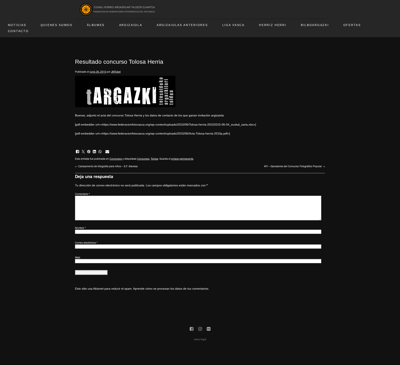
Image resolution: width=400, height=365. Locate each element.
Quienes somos (56, 25)
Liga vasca (233, 25)
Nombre (80, 227)
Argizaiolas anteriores (182, 25)
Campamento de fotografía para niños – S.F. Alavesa (106, 166)
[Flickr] (208, 329)
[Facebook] (191, 329)
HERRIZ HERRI (272, 25)
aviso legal (200, 339)
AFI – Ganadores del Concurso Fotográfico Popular (294, 166)
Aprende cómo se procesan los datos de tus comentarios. (171, 288)
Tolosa (154, 158)
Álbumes (96, 25)
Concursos (116, 158)
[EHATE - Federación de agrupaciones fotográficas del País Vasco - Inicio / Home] (118, 9)
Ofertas (352, 25)
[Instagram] (200, 329)
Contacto (18, 31)
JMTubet (116, 71)
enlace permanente (182, 158)
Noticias (17, 25)
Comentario (82, 194)
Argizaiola (130, 25)
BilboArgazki (315, 25)
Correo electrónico (86, 242)
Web (77, 257)
